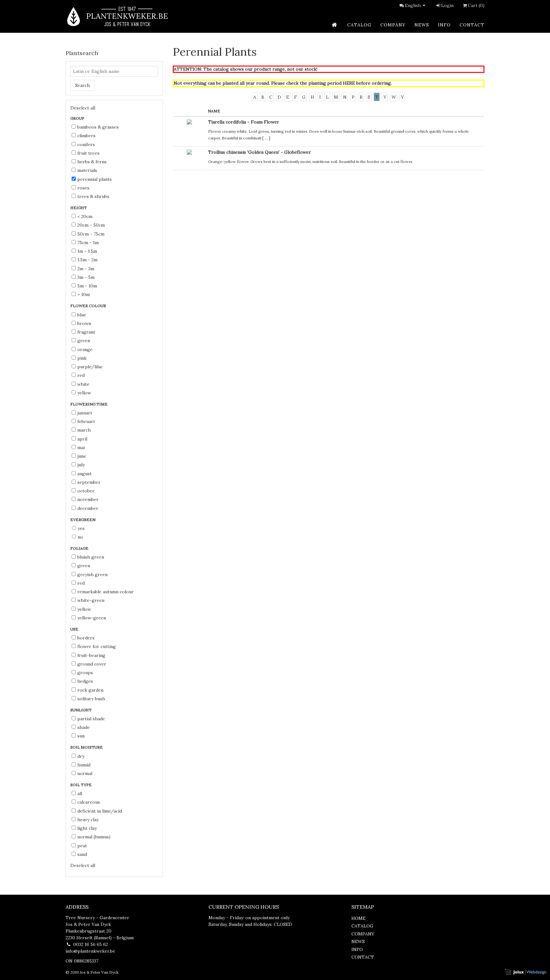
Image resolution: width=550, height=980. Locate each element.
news (421, 25)
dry (80, 756)
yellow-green (91, 618)
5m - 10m (87, 286)
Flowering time (89, 404)
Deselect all (82, 108)
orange (85, 349)
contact (472, 25)
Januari (84, 413)
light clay (87, 828)
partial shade (91, 719)
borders (86, 638)
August (84, 473)
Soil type (81, 784)
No (80, 537)
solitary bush (91, 699)
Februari (86, 421)
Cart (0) (476, 5)
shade (83, 727)
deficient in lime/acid (99, 811)
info (444, 25)
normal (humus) (93, 837)
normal (84, 773)
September (89, 482)
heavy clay (88, 819)
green (83, 340)
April (82, 439)
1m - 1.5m (87, 251)
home (358, 918)
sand (82, 854)
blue (81, 315)
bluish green (90, 557)
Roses (83, 188)
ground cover (91, 664)
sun (81, 736)
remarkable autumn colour (105, 592)
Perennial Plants (94, 179)
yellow (84, 393)
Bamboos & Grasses (98, 127)
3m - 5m (86, 277)
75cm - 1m (88, 242)
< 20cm (84, 216)
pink (82, 358)
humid (83, 765)
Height (79, 207)
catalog (359, 25)
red (81, 375)
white (83, 384)
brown (84, 323)
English (413, 5)
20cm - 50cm (91, 225)
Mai (81, 447)
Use (74, 629)
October (86, 491)
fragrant (86, 332)
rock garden (90, 690)
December (87, 508)
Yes (81, 528)
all (79, 793)
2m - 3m (85, 268)
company (392, 25)
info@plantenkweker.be (90, 951)
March (84, 430)
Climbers (86, 135)
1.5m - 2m (87, 260)
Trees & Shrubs (93, 196)
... (266, 138)
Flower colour (88, 305)
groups (85, 672)
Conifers (86, 144)
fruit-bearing (91, 655)
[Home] (117, 16)
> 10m (83, 294)
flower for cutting (96, 646)
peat (82, 846)
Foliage (79, 548)
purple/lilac (90, 367)
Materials (87, 170)
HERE (349, 83)
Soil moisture (87, 747)
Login (447, 5)
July (81, 465)
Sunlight (81, 710)
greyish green (92, 574)
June (81, 456)
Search (82, 85)
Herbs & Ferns (92, 162)
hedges (85, 681)
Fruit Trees (88, 153)
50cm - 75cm (90, 234)
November (88, 499)
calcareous (88, 802)
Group (77, 118)
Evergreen (83, 519)
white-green (90, 600)
